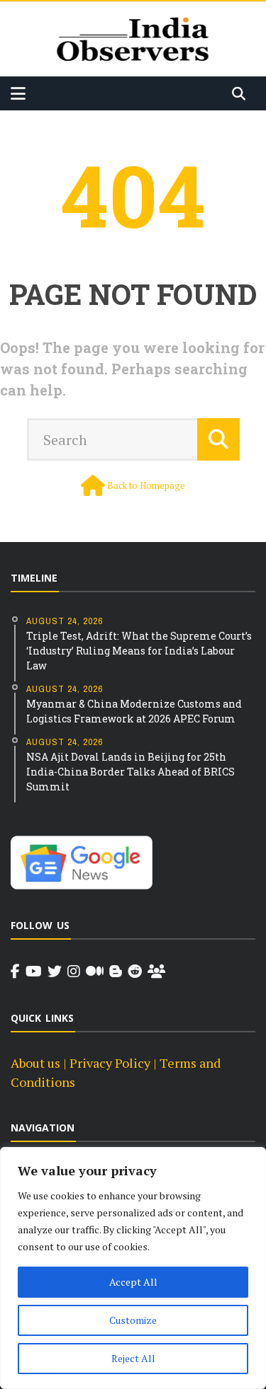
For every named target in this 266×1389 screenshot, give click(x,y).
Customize (133, 1320)
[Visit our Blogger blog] (115, 971)
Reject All (133, 1358)
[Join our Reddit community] (135, 971)
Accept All (133, 1282)
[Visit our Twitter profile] (55, 971)
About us (35, 1062)
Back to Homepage (146, 485)
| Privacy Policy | (110, 1062)
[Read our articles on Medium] (95, 971)
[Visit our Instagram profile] (73, 971)
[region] (133, 1268)
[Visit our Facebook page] (15, 971)
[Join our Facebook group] (156, 971)
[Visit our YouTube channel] (34, 971)
